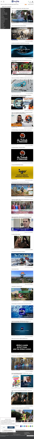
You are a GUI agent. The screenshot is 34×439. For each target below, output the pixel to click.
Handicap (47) (2, 16)
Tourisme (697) (2, 28)
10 (18, 429)
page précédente (31, 4)
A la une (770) (2, 8)
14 (22, 429)
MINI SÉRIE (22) (2, 17)
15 (23, 429)
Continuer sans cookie (11, 427)
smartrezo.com (4, 432)
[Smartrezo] (16, 1)
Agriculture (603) (3, 9)
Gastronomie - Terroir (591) (4, 14)
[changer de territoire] (28, 1)
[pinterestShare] (26, 426)
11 (19, 429)
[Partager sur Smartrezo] (21, 426)
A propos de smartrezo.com (16, 434)
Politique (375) (2, 22)
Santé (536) (2, 23)
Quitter (4, 427)
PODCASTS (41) (3, 21)
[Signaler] (19, 426)
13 (21, 429)
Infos (26, 432)
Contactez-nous (15, 432)
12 (20, 429)
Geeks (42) (2, 15)
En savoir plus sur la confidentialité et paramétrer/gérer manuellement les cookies (8, 430)
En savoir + (14, 433)
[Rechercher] (30, 1)
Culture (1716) (2, 10)
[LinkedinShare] (25, 426)
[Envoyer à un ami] (32, 426)
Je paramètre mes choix (30, 435)
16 (24, 429)
